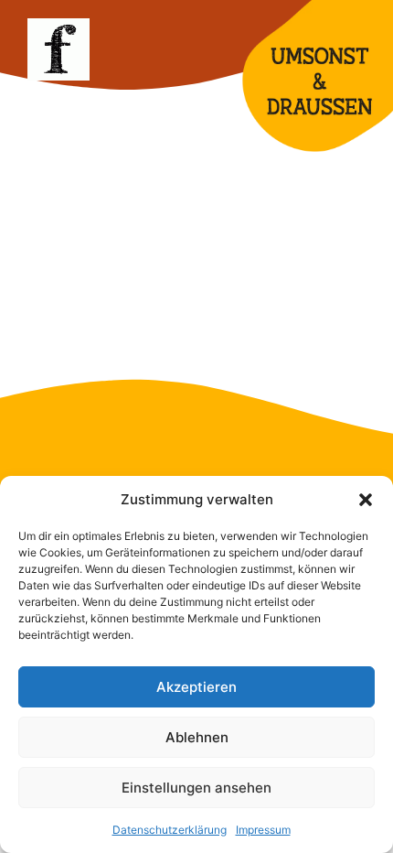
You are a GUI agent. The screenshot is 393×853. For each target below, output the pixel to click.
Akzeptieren (196, 687)
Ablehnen (196, 737)
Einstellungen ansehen (196, 787)
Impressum (263, 830)
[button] (365, 500)
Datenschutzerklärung (169, 830)
